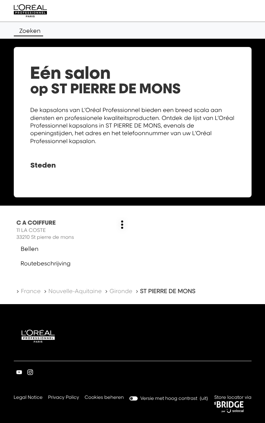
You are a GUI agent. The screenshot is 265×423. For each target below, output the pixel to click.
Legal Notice (28, 398)
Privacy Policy (63, 398)
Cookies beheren (104, 397)
